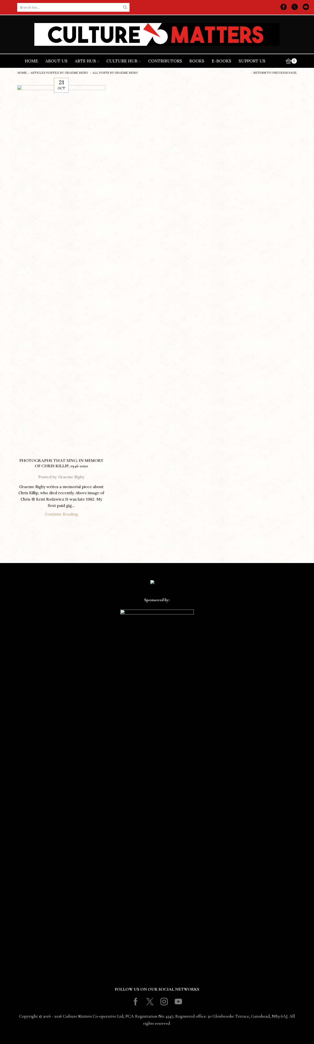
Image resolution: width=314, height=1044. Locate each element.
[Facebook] (283, 7)
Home (31, 61)
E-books (221, 61)
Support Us (252, 61)
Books (196, 61)
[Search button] (125, 7)
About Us (56, 61)
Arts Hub (85, 61)
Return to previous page (275, 72)
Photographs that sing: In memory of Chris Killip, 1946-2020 (61, 463)
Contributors (165, 61)
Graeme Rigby (76, 72)
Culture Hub (121, 61)
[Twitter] (294, 7)
